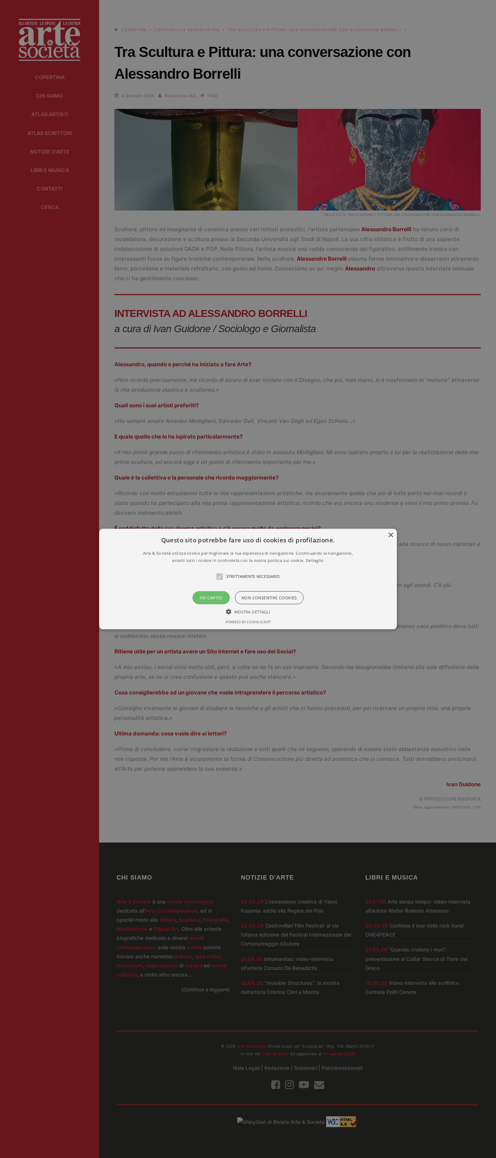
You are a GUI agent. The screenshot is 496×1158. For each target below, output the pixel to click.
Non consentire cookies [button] (269, 597)
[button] (248, 579)
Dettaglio (315, 560)
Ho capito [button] (211, 597)
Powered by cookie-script (248, 621)
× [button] (390, 535)
